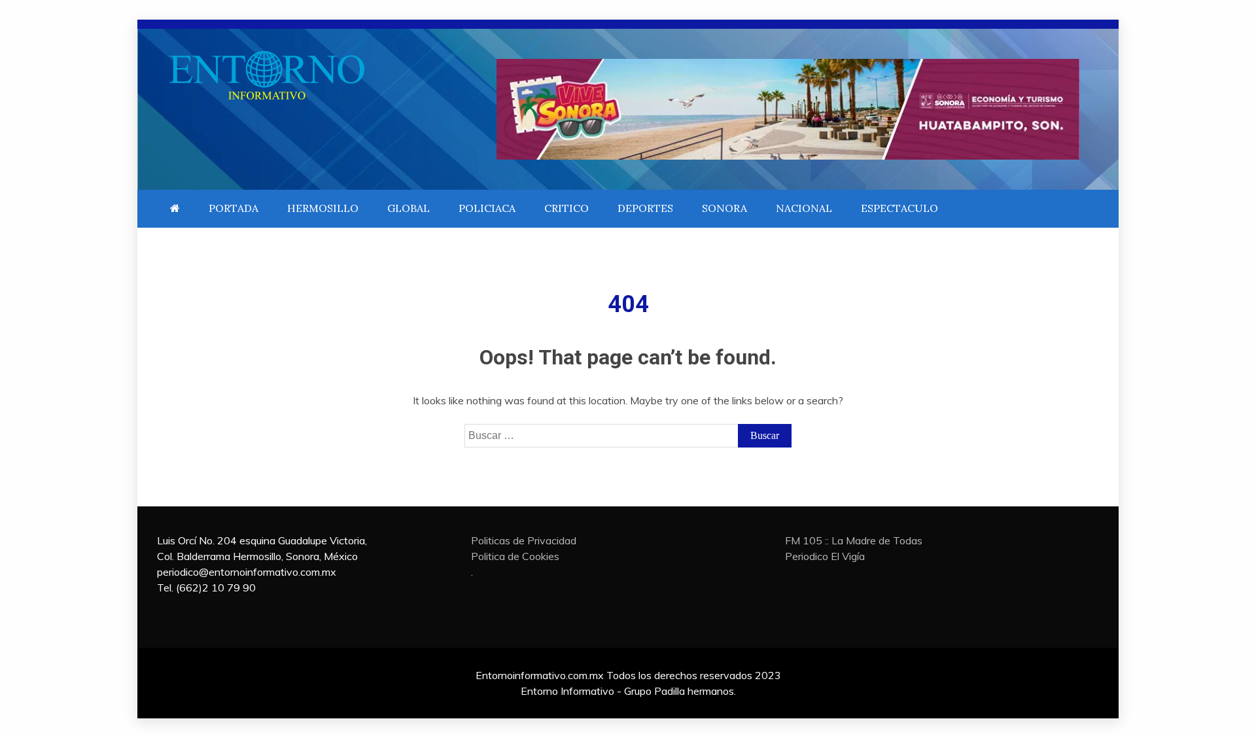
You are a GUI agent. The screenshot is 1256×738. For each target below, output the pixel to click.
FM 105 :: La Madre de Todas (853, 540)
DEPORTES (645, 208)
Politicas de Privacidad (523, 540)
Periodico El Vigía (825, 556)
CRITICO (566, 208)
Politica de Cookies (515, 556)
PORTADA (233, 208)
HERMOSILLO (322, 208)
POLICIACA (487, 208)
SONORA (724, 208)
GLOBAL (408, 208)
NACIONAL (804, 208)
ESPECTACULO (899, 208)
